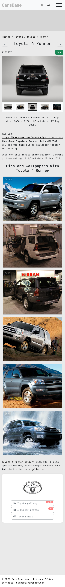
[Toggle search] (42, 5)
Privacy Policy (43, 579)
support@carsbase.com (30, 582)
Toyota (18, 36)
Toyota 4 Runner (37, 36)
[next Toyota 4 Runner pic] (60, 44)
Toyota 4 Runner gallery (19, 461)
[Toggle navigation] (58, 5)
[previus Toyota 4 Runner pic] (5, 44)
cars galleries (34, 469)
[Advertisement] (32, 21)
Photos (6, 36)
